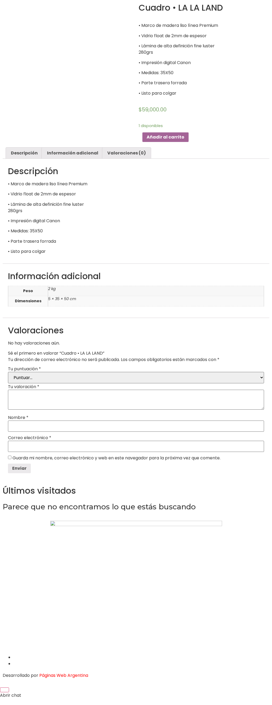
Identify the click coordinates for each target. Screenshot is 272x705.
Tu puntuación (24, 369)
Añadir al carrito (165, 137)
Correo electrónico (29, 438)
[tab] (24, 153)
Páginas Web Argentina (63, 675)
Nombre (18, 418)
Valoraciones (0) (126, 153)
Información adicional (72, 153)
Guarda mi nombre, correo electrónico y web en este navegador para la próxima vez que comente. (116, 458)
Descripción (24, 153)
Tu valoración (23, 387)
